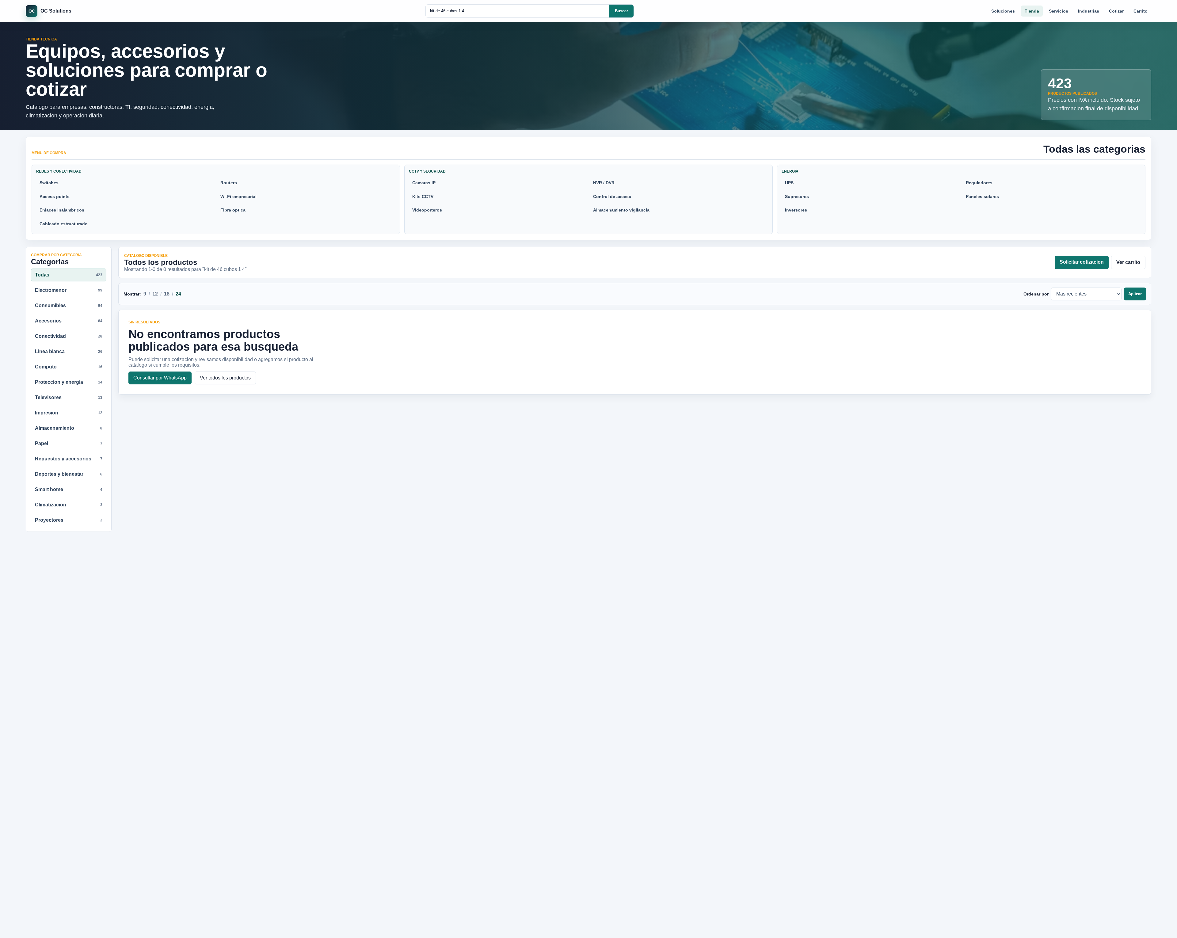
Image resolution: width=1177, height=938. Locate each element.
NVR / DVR (604, 182)
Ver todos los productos (225, 377)
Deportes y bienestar (68, 474)
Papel (68, 443)
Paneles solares (982, 196)
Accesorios (68, 320)
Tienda (1032, 11)
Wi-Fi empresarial (238, 196)
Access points (55, 196)
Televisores (68, 397)
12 (155, 293)
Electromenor (68, 290)
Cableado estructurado (64, 223)
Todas (68, 274)
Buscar (621, 11)
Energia (790, 171)
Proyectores (68, 520)
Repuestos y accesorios (68, 458)
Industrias (1088, 11)
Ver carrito (1128, 262)
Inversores (796, 210)
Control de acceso (612, 196)
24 (178, 293)
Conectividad (68, 336)
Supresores (797, 196)
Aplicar (1135, 294)
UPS (789, 182)
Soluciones (1003, 11)
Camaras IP (424, 182)
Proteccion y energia (68, 382)
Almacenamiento (68, 428)
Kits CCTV (422, 196)
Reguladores (979, 182)
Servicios (1058, 11)
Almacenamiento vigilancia (621, 210)
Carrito (1140, 11)
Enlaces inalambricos (62, 210)
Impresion (68, 412)
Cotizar (1116, 11)
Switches (49, 182)
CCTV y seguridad (427, 171)
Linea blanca (68, 351)
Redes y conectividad (59, 171)
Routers (228, 182)
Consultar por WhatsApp (160, 377)
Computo (68, 366)
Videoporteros (427, 210)
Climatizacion (68, 504)
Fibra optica (233, 210)
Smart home (68, 489)
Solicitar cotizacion (1082, 262)
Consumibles (68, 305)
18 (167, 293)
